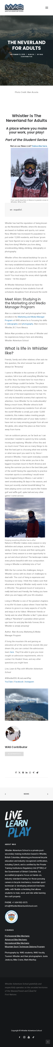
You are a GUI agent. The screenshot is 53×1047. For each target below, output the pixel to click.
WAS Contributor (32, 55)
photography (27, 324)
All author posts (14, 754)
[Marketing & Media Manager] (26, 704)
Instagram (29, 682)
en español (16, 210)
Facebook (18, 682)
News (26, 794)
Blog (32, 54)
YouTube (9, 682)
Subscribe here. (40, 146)
